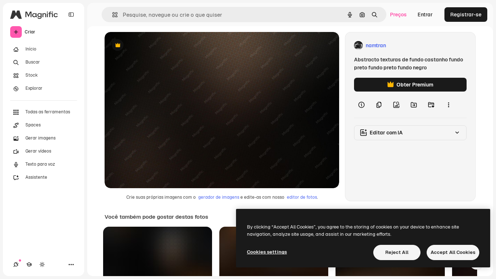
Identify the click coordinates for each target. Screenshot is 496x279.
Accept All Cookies (453, 252)
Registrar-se (465, 14)
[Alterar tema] (42, 264)
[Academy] (29, 264)
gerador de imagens (218, 197)
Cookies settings (267, 252)
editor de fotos (302, 197)
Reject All (396, 252)
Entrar (425, 14)
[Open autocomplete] (112, 14)
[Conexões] (16, 264)
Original (151, 45)
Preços (398, 14)
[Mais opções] (448, 104)
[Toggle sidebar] (71, 14)
